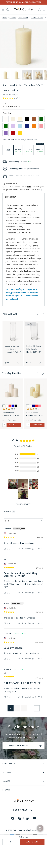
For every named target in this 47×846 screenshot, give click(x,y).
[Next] (42, 313)
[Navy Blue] (27, 126)
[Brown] (34, 119)
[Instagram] (19, 818)
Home (5, 18)
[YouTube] (34, 818)
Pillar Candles (23, 18)
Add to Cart (32, 842)
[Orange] (34, 126)
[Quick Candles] (24, 9)
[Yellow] (20, 133)
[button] (5, 75)
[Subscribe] (40, 745)
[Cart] (43, 9)
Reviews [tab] (7, 512)
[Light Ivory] (13, 119)
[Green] (6, 126)
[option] (4, 406)
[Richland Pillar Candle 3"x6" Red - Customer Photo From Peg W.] (13, 484)
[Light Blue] (20, 126)
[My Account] (39, 9)
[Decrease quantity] (6, 842)
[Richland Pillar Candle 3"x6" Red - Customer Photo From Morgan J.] (23, 494)
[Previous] (37, 313)
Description (10, 197)
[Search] (7, 9)
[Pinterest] (27, 818)
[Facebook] (12, 818)
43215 (29, 187)
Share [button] (9, 549)
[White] (6, 119)
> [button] (36, 708)
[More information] (42, 190)
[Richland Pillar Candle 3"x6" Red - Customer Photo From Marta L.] (23, 484)
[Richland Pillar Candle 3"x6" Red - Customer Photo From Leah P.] (33, 484)
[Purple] (6, 133)
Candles (13, 18)
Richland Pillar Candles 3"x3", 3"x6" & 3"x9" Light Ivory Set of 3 (11, 414)
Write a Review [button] (23, 504)
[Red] (13, 133)
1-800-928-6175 (23, 810)
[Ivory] (20, 119)
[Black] (27, 119)
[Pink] (41, 126)
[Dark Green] (41, 119)
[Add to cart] (18, 362)
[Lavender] (13, 126)
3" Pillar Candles (37, 18)
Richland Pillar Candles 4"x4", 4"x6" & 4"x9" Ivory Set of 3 (34, 414)
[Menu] (3, 9)
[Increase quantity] (15, 842)
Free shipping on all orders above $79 (23, 2)
